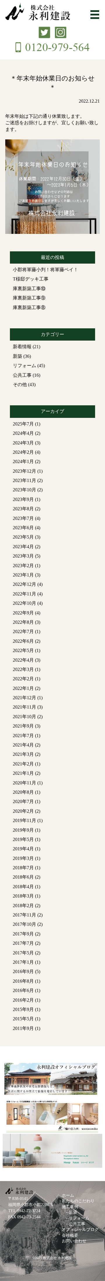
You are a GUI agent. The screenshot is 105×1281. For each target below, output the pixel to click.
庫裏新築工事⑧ (29, 307)
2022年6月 (23, 641)
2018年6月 (23, 877)
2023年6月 (23, 527)
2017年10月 (24, 924)
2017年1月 (23, 962)
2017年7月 (23, 943)
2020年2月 (23, 811)
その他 (20, 384)
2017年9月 (23, 933)
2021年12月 (24, 697)
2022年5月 (23, 650)
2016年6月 (23, 990)
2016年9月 (23, 971)
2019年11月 (24, 820)
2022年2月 (23, 678)
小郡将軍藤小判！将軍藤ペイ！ (45, 269)
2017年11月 (24, 914)
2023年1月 (23, 574)
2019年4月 (23, 848)
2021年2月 (23, 763)
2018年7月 (23, 867)
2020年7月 (23, 801)
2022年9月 (23, 612)
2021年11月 (24, 707)
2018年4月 (23, 886)
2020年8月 (23, 792)
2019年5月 (23, 839)
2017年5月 (23, 952)
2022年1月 (23, 688)
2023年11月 (24, 480)
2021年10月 (24, 716)
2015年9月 (23, 1009)
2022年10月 (24, 603)
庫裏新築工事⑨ (29, 297)
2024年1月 (23, 461)
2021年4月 (23, 744)
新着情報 (22, 346)
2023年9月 (23, 499)
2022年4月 (23, 660)
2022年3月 (23, 669)
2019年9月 (23, 830)
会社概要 (70, 1235)
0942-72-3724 (28, 1211)
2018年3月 (23, 895)
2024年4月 (23, 433)
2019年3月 (23, 858)
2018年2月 (23, 905)
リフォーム (24, 365)
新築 (17, 356)
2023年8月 (23, 508)
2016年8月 (23, 981)
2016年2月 (23, 1000)
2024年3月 (23, 442)
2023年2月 (23, 565)
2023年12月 (24, 471)
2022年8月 (23, 622)
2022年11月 (24, 593)
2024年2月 (23, 452)
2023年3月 (23, 555)
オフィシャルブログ (80, 1229)
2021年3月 (23, 754)
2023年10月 (24, 489)
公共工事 (22, 375)
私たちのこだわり (78, 1201)
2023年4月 (23, 546)
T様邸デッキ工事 (30, 278)
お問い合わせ (74, 1241)
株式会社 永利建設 (57, 1258)
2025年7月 (23, 423)
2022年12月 (24, 584)
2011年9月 (23, 1028)
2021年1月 (23, 773)
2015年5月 (23, 1018)
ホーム (68, 1195)
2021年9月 (23, 725)
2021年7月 (23, 735)
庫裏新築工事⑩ (29, 288)
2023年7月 (23, 518)
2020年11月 (24, 782)
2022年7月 (23, 631)
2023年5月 (23, 537)
